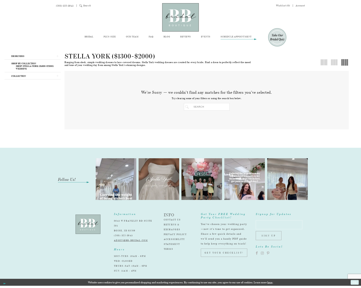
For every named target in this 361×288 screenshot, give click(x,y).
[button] (85, 5)
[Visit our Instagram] (262, 253)
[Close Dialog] (4, 282)
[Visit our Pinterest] (268, 253)
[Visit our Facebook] (257, 253)
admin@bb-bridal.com (131, 240)
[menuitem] (65, 5)
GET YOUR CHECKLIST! (224, 252)
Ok (355, 282)
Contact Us (172, 219)
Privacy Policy (175, 234)
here (269, 282)
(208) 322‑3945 (123, 235)
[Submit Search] (188, 107)
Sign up (269, 235)
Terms (168, 249)
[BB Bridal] (180, 17)
